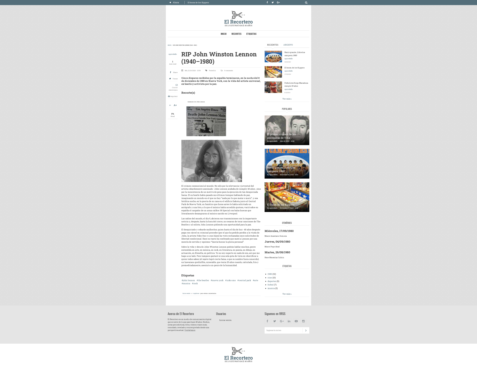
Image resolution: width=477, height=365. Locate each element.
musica (186, 283)
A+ (175, 105)
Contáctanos (189, 330)
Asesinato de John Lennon (196, 102)
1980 (270, 274)
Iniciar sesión (225, 320)
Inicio (224, 33)
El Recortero (238, 21)
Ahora (176, 2)
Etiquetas (251, 33)
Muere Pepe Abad (272, 246)
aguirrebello (173, 54)
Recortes (236, 33)
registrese (196, 293)
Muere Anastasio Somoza (276, 236)
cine (270, 277)
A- (170, 105)
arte (256, 280)
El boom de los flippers (198, 2)
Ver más (286, 98)
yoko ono (231, 280)
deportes (272, 281)
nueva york (217, 280)
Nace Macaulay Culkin (274, 257)
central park (245, 280)
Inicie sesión (186, 293)
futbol (271, 284)
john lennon (189, 280)
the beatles (203, 280)
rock (195, 283)
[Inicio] (238, 14)
